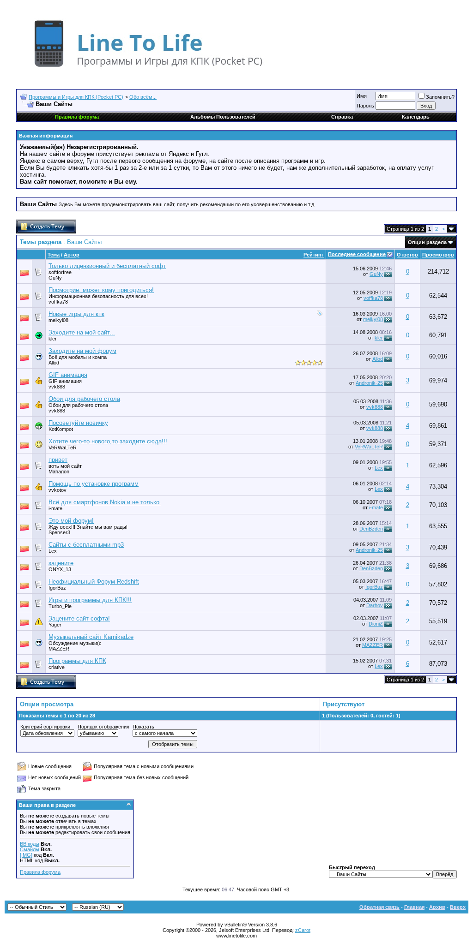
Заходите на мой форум (82, 350)
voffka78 (58, 301)
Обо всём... (143, 97)
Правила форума (40, 872)
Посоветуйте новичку (78, 422)
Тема (54, 254)
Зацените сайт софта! (79, 618)
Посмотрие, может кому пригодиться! (101, 289)
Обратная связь (379, 907)
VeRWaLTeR (369, 446)
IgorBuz (374, 587)
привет (58, 459)
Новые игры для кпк (76, 313)
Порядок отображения (103, 726)
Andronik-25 (369, 383)
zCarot (302, 930)
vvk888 (374, 407)
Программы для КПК (77, 660)
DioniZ (376, 624)
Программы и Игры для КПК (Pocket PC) (76, 97)
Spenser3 (59, 532)
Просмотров (438, 254)
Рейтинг (313, 254)
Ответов (407, 254)
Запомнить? (440, 97)
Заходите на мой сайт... (82, 332)
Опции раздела (427, 242)
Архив (437, 907)
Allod (54, 362)
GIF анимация (68, 374)
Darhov (374, 605)
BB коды (29, 844)
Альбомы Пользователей (222, 116)
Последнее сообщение (357, 254)
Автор (71, 254)
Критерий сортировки (45, 726)
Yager (55, 624)
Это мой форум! (71, 520)
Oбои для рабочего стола (84, 398)
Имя (362, 96)
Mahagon (59, 471)
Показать (143, 726)
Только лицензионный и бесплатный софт (107, 266)
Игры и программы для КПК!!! (90, 600)
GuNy (55, 278)
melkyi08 (58, 320)
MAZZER (372, 645)
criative (57, 667)
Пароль (365, 105)
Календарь (416, 116)
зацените (61, 563)
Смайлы (29, 849)
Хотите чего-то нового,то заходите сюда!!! (108, 441)
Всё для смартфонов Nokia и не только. (105, 502)
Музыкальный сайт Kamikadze (91, 636)
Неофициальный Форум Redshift (94, 581)
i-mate (55, 508)
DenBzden (371, 528)
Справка (342, 116)
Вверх (458, 907)
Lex (379, 468)
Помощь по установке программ (94, 483)
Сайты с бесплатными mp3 (86, 544)
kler (53, 338)
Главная (414, 907)
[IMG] (26, 855)
